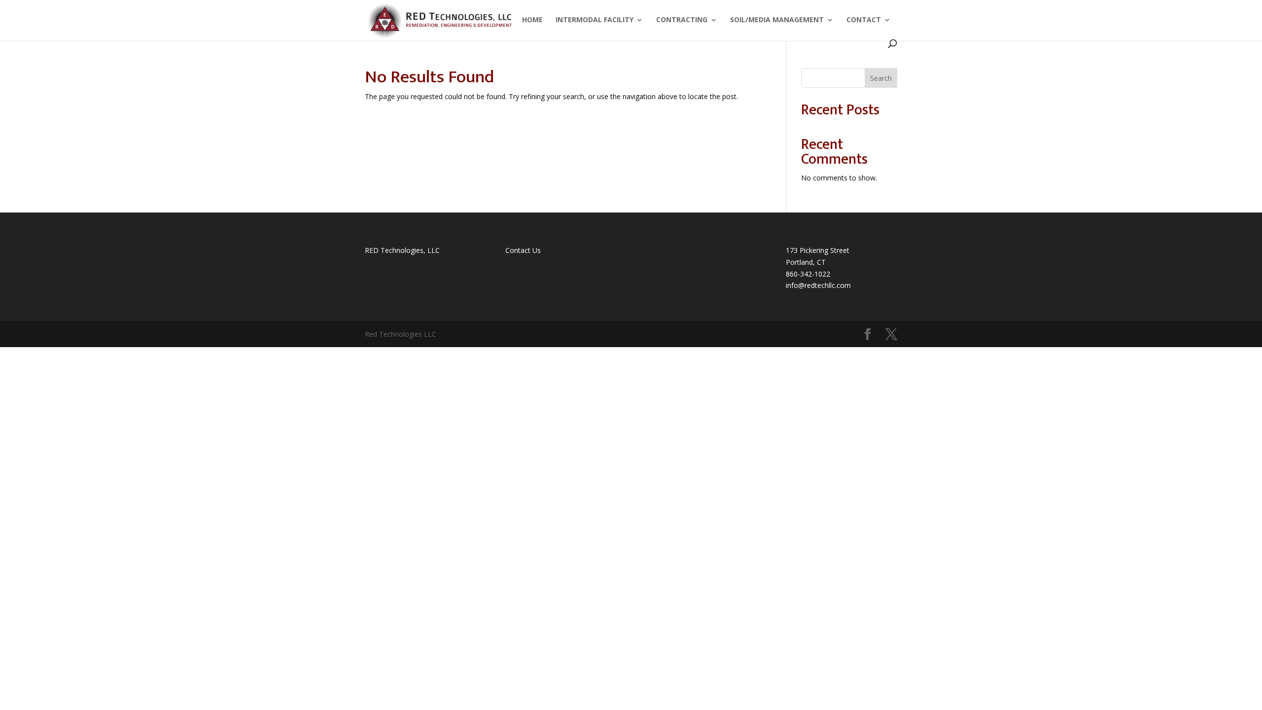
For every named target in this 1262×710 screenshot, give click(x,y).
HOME (532, 20)
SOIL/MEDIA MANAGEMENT (777, 20)
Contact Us (523, 250)
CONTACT (863, 20)
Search (881, 78)
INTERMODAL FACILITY (594, 20)
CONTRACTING (681, 20)
